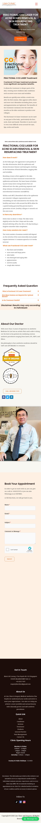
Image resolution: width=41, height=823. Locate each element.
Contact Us (20, 737)
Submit (9, 559)
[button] (20, 291)
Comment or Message (12, 531)
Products (21, 729)
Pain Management (20, 734)
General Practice (20, 732)
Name (7, 505)
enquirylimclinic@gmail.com (20, 684)
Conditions (20, 721)
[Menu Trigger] (36, 4)
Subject (8, 522)
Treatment (20, 727)
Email (7, 513)
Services (20, 724)
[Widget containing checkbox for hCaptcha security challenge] (19, 549)
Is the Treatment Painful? (11, 300)
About (20, 719)
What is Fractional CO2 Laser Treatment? (16, 291)
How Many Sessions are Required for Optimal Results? (17, 295)
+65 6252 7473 (20, 681)
